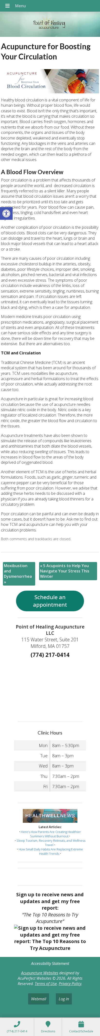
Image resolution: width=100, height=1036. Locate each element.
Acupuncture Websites (39, 973)
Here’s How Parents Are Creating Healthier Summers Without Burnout (51, 834)
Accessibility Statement (50, 963)
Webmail (38, 999)
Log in (64, 999)
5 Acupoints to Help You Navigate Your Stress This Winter (64, 571)
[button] (6, 213)
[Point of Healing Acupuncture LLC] (50, 25)
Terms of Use (46, 983)
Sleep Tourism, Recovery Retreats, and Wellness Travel (51, 842)
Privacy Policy (70, 983)
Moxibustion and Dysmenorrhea (18, 574)
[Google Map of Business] (50, 688)
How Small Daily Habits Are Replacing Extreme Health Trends (51, 851)
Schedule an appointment (50, 600)
